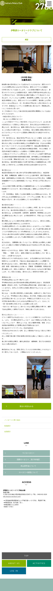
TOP (26, 556)
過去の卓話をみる (26, 406)
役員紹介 (7, 426)
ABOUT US (14, 563)
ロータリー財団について (28, 472)
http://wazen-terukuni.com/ (12, 496)
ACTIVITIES (39, 563)
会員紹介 (7, 431)
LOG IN (14, 571)
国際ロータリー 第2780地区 (28, 459)
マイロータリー (28, 453)
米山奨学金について (28, 466)
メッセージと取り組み (12, 420)
